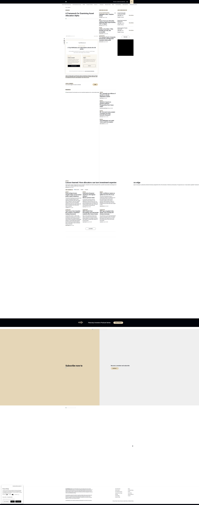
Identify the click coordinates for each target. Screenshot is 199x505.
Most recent (77, 189)
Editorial (100, 27)
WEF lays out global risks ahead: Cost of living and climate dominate (107, 212)
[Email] (64, 42)
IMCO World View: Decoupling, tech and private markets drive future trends (91, 212)
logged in (72, 84)
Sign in (89, 65)
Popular (86, 189)
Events (95, 4)
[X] (64, 38)
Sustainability (118, 4)
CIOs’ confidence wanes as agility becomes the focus (107, 193)
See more (125, 36)
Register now (74, 65)
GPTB (84, 4)
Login (127, 1)
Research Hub (108, 4)
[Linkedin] (64, 40)
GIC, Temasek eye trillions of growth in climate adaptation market (108, 95)
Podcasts (101, 4)
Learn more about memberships (89, 71)
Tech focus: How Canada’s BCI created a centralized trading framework (73, 212)
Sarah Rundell (101, 41)
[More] (64, 43)
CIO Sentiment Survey (77, 4)
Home (66, 7)
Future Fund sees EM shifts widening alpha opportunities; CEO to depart (107, 22)
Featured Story (68, 209)
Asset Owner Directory (66, 4)
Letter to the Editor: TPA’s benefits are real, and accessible (106, 30)
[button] (131, 2)
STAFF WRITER (102, 123)
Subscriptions (125, 4)
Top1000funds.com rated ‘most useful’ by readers (107, 121)
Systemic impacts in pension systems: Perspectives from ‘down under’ (107, 104)
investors (93, 76)
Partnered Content (133, 4)
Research (68, 10)
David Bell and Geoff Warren (103, 108)
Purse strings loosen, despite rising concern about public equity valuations (73, 194)
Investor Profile (90, 4)
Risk (113, 4)
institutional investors (87, 76)
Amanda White (101, 33)
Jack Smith (100, 17)
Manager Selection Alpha (71, 77)
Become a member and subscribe (119, 1)
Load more (91, 228)
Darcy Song (100, 25)
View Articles (131, 15)
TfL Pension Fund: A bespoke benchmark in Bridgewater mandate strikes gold (107, 38)
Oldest (82, 189)
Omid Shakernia (78, 77)
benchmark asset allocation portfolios (76, 76)
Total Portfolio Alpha (85, 77)
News (100, 19)
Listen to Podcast (118, 322)
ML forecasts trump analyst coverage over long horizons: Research (107, 113)
